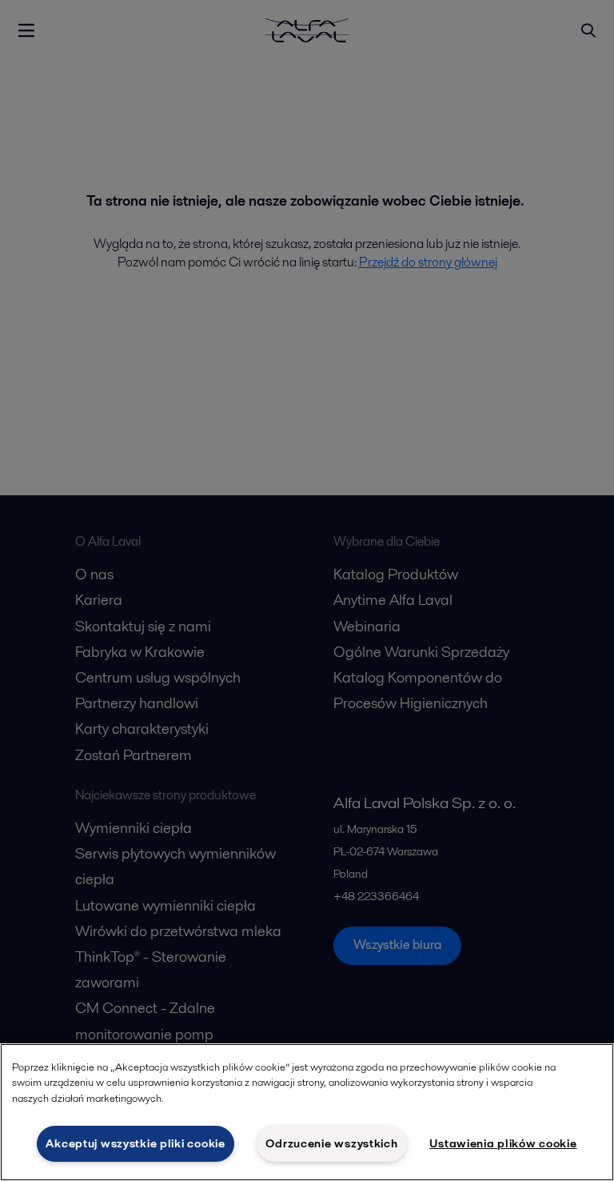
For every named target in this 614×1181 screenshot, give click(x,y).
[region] (307, 1112)
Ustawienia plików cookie (502, 1143)
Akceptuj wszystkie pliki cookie (135, 1143)
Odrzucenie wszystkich (331, 1143)
